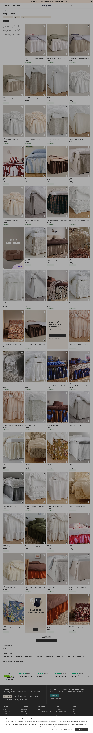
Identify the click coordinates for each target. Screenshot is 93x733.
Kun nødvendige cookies (66, 729)
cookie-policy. (52, 726)
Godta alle (81, 729)
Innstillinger (54, 729)
